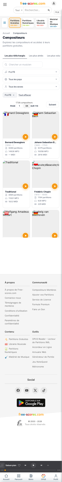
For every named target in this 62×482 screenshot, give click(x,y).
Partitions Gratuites (18, 339)
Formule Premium (40, 304)
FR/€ (57, 12)
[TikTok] (44, 390)
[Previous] (25, 465)
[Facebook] (18, 390)
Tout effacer (24, 95)
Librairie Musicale (17, 344)
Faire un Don (38, 309)
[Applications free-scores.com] (5, 23)
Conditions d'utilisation (16, 311)
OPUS (43, 479)
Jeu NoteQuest (40, 362)
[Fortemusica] (19, 423)
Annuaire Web (39, 352)
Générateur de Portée (43, 357)
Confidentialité (12, 315)
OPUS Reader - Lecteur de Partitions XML (43, 341)
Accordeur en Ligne (42, 347)
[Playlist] (48, 465)
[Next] (41, 465)
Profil (56, 479)
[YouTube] (26, 390)
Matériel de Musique (19, 357)
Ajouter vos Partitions (43, 294)
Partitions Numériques (11, 350)
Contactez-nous (13, 298)
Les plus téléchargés (15, 55)
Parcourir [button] (18, 479)
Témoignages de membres (13, 304)
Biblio (31, 479)
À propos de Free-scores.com (14, 291)
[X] (35, 390)
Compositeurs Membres (44, 290)
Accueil (6, 33)
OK (26, 106)
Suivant (52, 104)
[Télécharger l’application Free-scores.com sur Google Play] (31, 403)
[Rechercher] (49, 10)
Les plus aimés (36, 55)
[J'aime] (19, 465)
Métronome (38, 366)
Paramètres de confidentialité (12, 322)
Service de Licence (41, 299)
